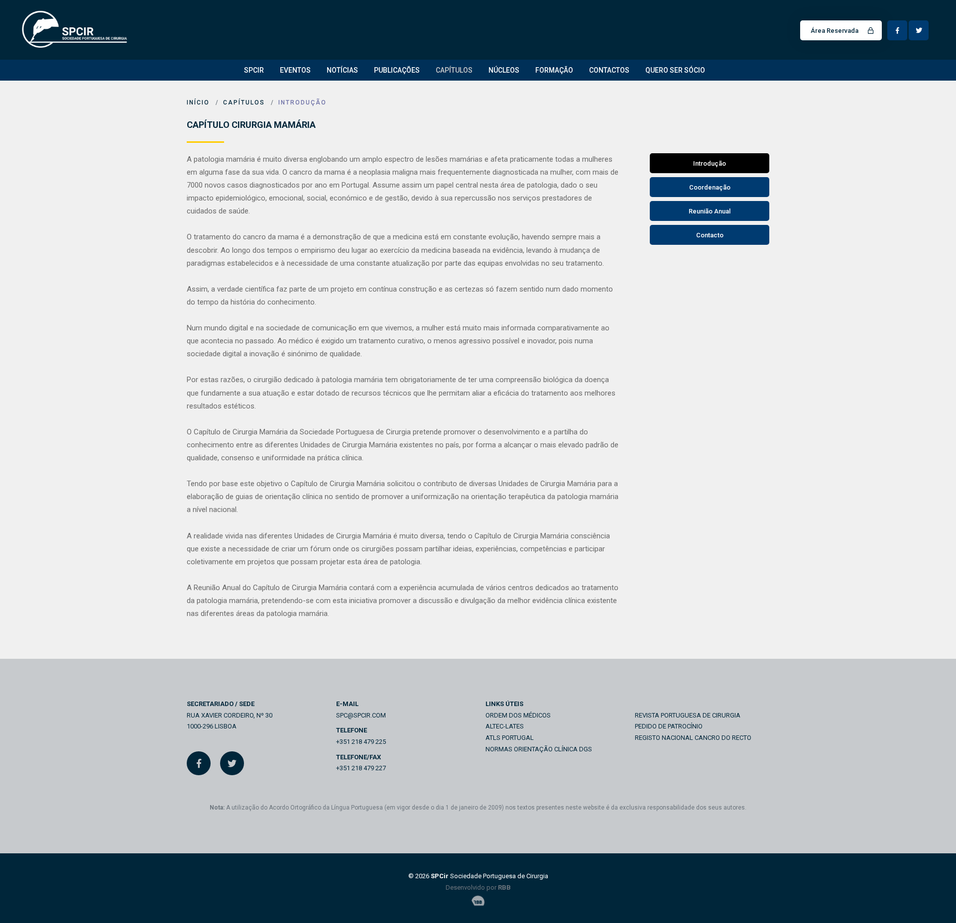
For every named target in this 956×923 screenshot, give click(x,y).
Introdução (302, 102)
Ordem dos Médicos (518, 715)
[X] (232, 763)
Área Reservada (835, 30)
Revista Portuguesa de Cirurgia (687, 715)
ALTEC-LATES (504, 726)
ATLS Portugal (509, 737)
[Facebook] (199, 763)
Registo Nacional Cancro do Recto (693, 737)
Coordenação (709, 187)
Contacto (709, 235)
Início (198, 102)
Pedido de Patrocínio (669, 726)
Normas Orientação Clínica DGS (538, 749)
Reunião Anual (709, 211)
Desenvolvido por (478, 887)
